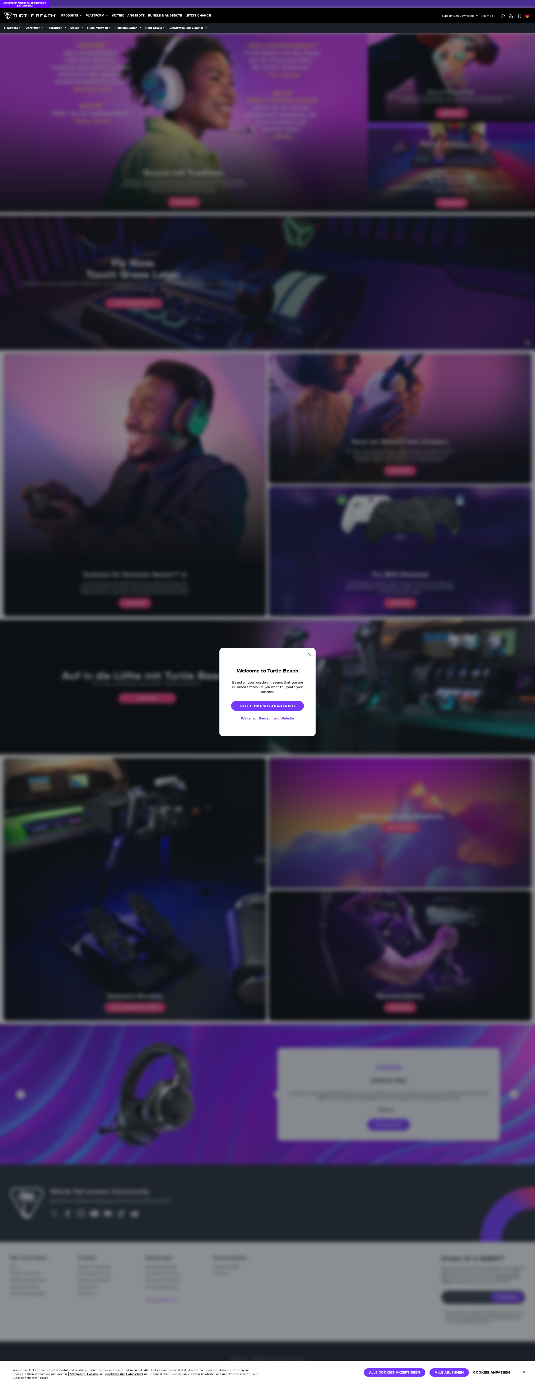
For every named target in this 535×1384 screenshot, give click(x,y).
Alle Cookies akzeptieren (394, 1372)
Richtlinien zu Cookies (83, 1374)
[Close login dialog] (306, 796)
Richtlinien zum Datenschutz (124, 1374)
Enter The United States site (267, 706)
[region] (267, 1372)
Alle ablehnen (449, 1372)
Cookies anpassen (491, 1372)
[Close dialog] (309, 654)
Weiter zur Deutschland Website (267, 718)
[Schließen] (523, 1372)
